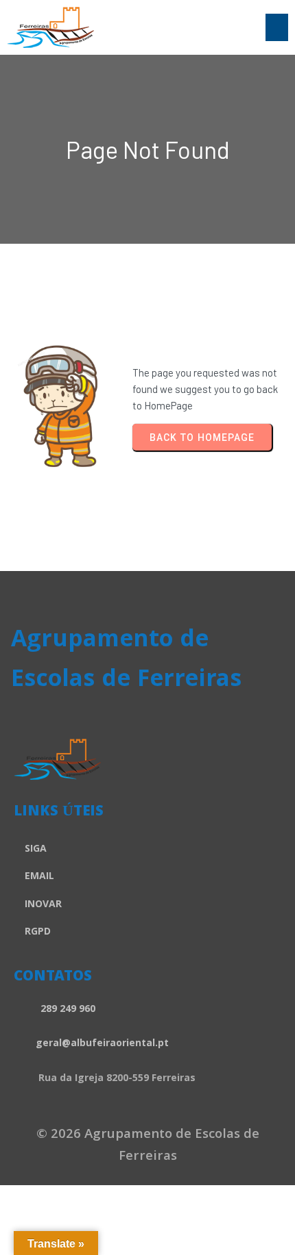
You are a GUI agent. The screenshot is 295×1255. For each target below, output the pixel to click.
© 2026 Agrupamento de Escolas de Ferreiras (147, 1146)
